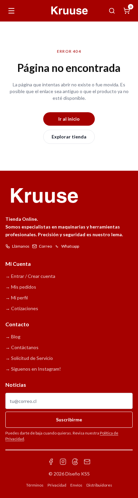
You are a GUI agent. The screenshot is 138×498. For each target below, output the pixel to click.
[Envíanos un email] (87, 461)
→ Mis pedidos (20, 287)
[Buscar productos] (112, 10)
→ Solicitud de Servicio (29, 358)
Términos (35, 485)
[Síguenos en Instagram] (63, 461)
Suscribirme (69, 419)
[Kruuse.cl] (69, 10)
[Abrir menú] (11, 10)
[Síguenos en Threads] (75, 461)
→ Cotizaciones (21, 308)
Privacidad (57, 485)
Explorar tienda (69, 136)
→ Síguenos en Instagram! (33, 369)
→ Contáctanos (22, 347)
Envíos (76, 485)
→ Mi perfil (16, 297)
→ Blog (12, 336)
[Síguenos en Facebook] (51, 461)
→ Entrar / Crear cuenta (30, 276)
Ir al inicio (69, 119)
